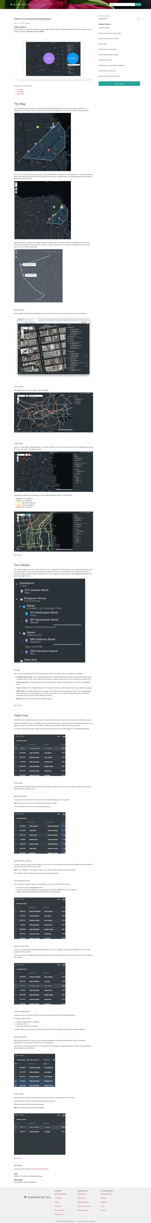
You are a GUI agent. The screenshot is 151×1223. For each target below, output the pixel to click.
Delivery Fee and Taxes (84, 1206)
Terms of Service (59, 1210)
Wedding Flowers (82, 1210)
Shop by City (81, 1194)
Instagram (104, 1198)
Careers (56, 1202)
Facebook (103, 1202)
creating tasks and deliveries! (39, 1169)
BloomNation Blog (106, 1194)
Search (138, 4)
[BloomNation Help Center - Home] (21, 4)
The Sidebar (21, 92)
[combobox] (125, 4)
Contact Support (119, 83)
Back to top (17, 555)
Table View (20, 94)
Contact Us (57, 1206)
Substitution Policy (83, 1202)
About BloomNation (60, 1194)
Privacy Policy (58, 1214)
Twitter (102, 1206)
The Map (19, 89)
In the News (58, 1198)
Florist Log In (81, 1198)
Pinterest (103, 1210)
